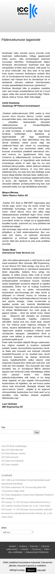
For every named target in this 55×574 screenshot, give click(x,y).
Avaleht (12, 546)
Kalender (34, 546)
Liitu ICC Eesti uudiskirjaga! (14, 446)
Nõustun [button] (31, 570)
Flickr (46, 549)
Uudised (23, 546)
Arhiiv (4, 527)
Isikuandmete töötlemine (37, 552)
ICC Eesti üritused (9, 457)
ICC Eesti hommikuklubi (12, 460)
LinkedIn (25, 549)
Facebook (36, 549)
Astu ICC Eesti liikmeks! (12, 449)
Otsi (3, 427)
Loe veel (41, 569)
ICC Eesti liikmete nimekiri (13, 453)
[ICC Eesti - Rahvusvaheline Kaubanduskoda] (27, 10)
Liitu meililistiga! (15, 552)
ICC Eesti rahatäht (9, 464)
